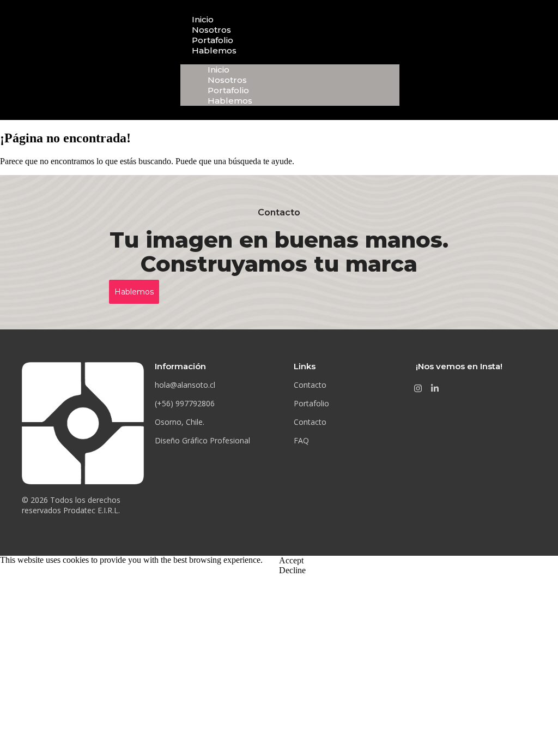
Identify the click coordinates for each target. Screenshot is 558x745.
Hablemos (214, 50)
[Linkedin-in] (435, 388)
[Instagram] (418, 388)
